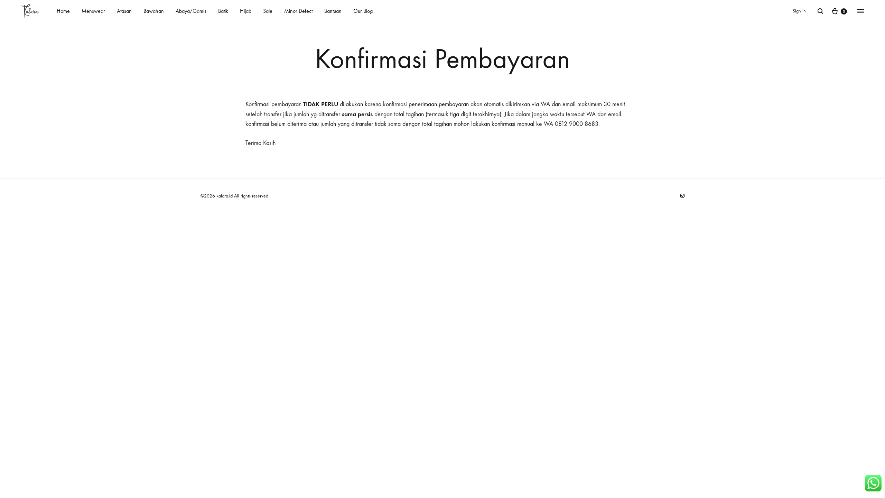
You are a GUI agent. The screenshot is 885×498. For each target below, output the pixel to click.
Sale (267, 11)
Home (63, 11)
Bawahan (153, 11)
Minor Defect (298, 11)
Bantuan (333, 11)
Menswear (93, 11)
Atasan (124, 11)
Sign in (799, 11)
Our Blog (363, 11)
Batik (223, 11)
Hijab (245, 11)
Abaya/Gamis (191, 11)
